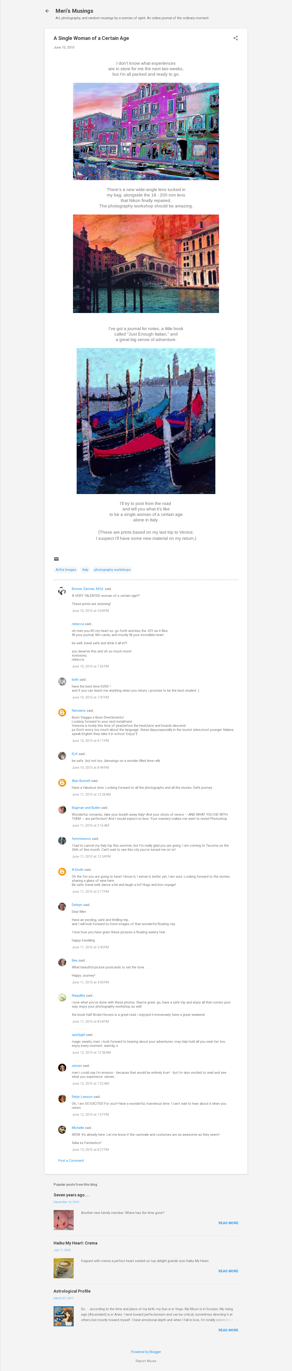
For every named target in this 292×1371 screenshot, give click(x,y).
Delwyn (77, 905)
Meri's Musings (74, 11)
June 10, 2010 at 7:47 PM (90, 697)
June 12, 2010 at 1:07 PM (90, 1114)
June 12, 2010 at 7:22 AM (90, 1083)
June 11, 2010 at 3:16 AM (90, 825)
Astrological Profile (72, 1291)
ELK (75, 754)
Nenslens (79, 711)
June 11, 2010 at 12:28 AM (91, 794)
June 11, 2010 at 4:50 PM (90, 982)
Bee (75, 960)
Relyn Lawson (82, 1097)
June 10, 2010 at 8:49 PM (90, 768)
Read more (228, 1223)
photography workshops (112, 570)
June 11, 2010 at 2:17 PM (90, 892)
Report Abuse (146, 1361)
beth (75, 680)
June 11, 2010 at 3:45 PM (90, 947)
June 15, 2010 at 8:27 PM (90, 1150)
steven (77, 1066)
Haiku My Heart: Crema (75, 1243)
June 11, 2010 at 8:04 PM (90, 1021)
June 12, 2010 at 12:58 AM (91, 1052)
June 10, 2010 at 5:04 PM (90, 611)
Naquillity (78, 995)
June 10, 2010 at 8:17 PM (90, 741)
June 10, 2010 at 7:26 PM (90, 666)
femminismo (81, 839)
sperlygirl (78, 1035)
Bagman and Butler (86, 808)
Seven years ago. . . (72, 1195)
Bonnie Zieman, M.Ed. (88, 589)
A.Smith (77, 870)
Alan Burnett (81, 781)
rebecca (78, 624)
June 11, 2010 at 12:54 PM (91, 856)
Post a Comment (71, 1161)
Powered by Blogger (146, 1352)
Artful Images (66, 570)
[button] (235, 38)
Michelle (78, 1128)
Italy (85, 570)
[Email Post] (56, 561)
